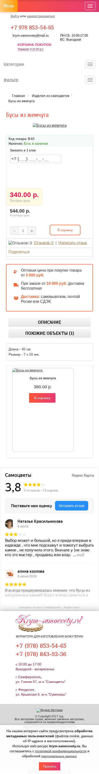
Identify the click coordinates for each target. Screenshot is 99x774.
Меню (9, 6)
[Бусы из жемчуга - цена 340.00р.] (50, 125)
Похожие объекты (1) (49, 333)
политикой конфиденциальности (61, 751)
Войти (15, 16)
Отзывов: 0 (44, 243)
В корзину (42, 398)
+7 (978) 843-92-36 (41, 654)
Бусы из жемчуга (43, 378)
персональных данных (59, 756)
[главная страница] (49, 625)
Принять (49, 766)
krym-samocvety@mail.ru (31, 35)
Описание (49, 322)
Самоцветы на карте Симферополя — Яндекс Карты (49, 607)
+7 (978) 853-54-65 (41, 645)
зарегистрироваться (41, 16)
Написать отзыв (72, 243)
